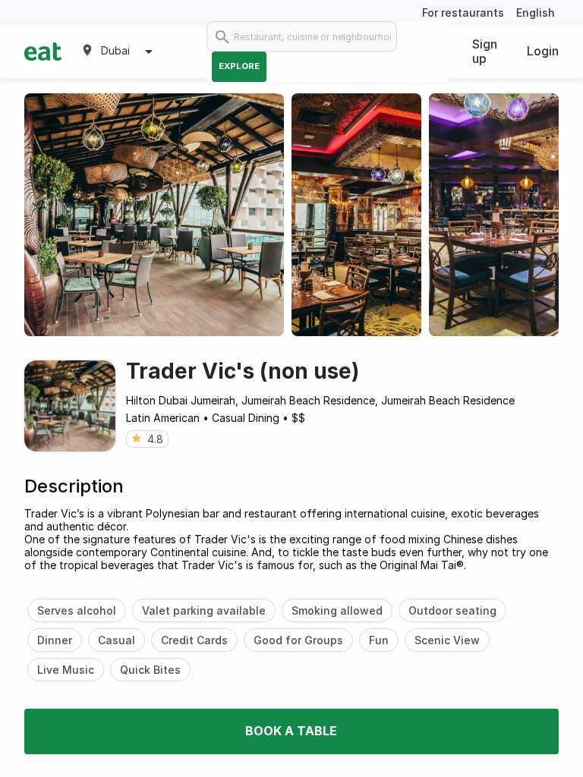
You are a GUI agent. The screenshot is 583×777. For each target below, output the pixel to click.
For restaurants (463, 12)
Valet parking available (204, 610)
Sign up (484, 51)
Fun (379, 640)
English (535, 12)
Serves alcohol (76, 610)
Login (543, 50)
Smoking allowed (337, 610)
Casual (116, 640)
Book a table (291, 730)
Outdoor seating (452, 610)
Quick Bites (150, 669)
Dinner (54, 640)
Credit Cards (194, 640)
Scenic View (447, 640)
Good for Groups (298, 640)
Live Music (65, 669)
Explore (239, 66)
